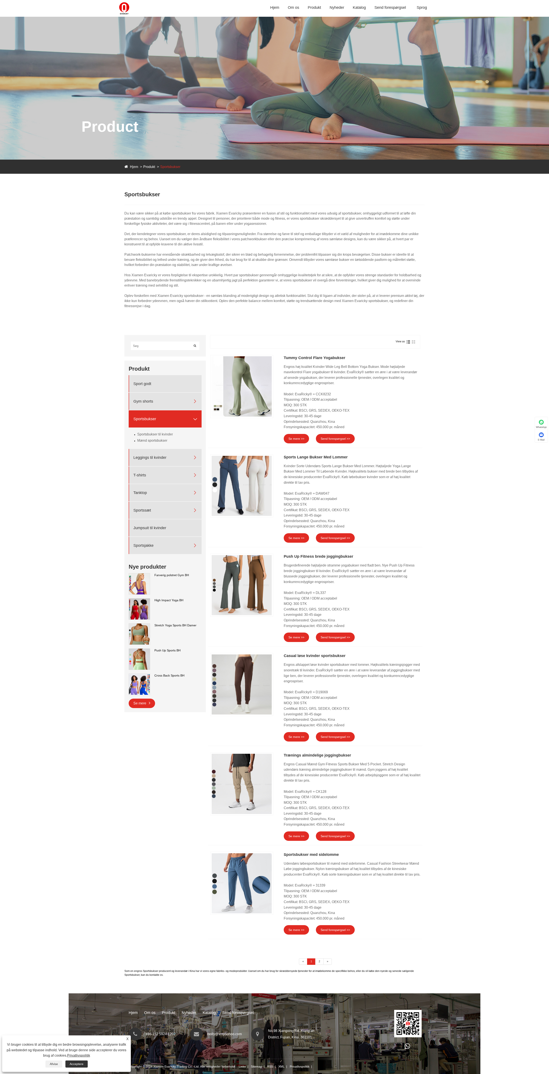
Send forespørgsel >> (335, 438)
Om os (293, 7)
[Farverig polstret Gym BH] (139, 575)
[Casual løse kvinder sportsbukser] (241, 684)
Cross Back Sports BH (169, 675)
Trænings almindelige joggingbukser (317, 755)
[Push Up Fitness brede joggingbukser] (241, 585)
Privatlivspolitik (299, 1066)
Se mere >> (296, 438)
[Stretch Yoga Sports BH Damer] (139, 625)
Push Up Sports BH (167, 650)
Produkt (314, 7)
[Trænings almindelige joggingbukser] (241, 784)
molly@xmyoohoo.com (224, 1034)
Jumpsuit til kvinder (149, 528)
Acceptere (76, 1064)
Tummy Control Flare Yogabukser (314, 358)
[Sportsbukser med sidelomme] (241, 883)
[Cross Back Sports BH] (139, 675)
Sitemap (256, 1066)
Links (242, 1066)
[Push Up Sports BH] (139, 650)
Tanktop (140, 492)
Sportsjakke (143, 545)
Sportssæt (142, 510)
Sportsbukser (170, 167)
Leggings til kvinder (149, 457)
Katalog (359, 7)
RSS (270, 1066)
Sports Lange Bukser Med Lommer (316, 457)
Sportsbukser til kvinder (155, 434)
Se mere (140, 703)
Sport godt (142, 383)
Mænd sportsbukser (152, 440)
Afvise (54, 1064)
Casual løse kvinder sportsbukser (314, 656)
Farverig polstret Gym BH (171, 575)
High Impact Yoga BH (168, 600)
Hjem (274, 7)
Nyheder (337, 7)
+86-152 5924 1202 (160, 1034)
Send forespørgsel (390, 7)
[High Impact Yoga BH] (139, 600)
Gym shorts (143, 401)
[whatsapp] (407, 1047)
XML (281, 1066)
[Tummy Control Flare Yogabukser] (241, 386)
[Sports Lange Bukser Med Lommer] (241, 485)
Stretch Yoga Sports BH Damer (175, 625)
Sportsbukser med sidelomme (311, 854)
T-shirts (139, 475)
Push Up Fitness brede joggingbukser (318, 556)
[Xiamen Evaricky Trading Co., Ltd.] (124, 1)
